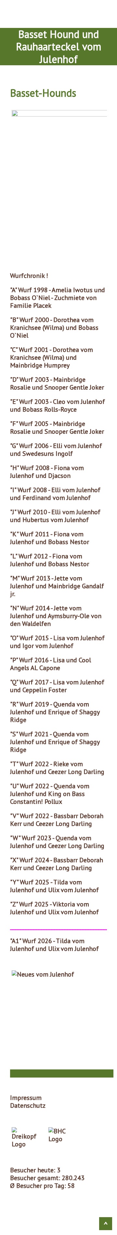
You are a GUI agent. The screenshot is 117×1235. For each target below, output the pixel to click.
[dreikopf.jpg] (26, 1137)
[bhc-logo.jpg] (61, 1137)
